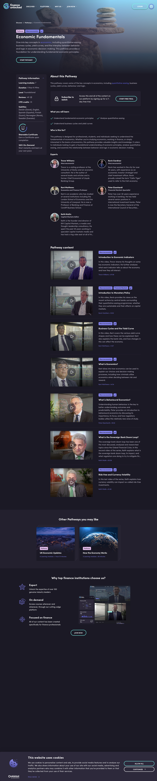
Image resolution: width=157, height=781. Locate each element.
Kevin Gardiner (104, 313)
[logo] (12, 6)
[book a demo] (151, 6)
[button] (95, 77)
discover (30, 6)
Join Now (71, 6)
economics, (46, 42)
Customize (138, 769)
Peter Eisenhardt (104, 423)
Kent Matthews (104, 346)
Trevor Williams (104, 275)
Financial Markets (120, 288)
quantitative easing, (120, 83)
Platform (44, 6)
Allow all (139, 763)
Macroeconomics (32, 31)
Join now (78, 633)
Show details (32, 777)
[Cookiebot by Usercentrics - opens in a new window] (13, 776)
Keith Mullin (102, 460)
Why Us (58, 6)
